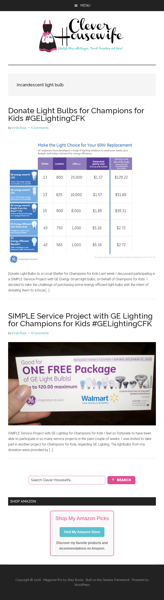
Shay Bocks (75, 580)
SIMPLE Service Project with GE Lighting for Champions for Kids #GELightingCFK (80, 319)
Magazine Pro (52, 580)
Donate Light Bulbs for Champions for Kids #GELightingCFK (76, 114)
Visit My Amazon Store (82, 532)
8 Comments (40, 333)
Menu (85, 5)
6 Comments (40, 127)
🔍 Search (121, 480)
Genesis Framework (116, 580)
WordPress (82, 585)
